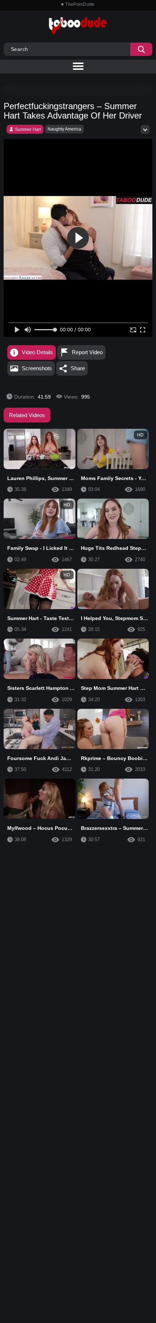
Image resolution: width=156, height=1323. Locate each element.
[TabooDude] (134, 200)
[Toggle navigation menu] (78, 66)
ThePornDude (79, 4)
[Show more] (145, 129)
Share (78, 368)
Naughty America (64, 129)
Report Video (87, 352)
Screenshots (37, 368)
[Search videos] (141, 49)
